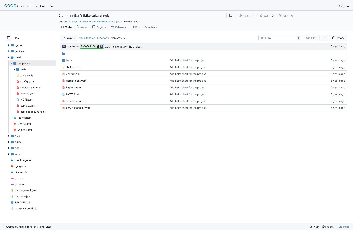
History (340, 37)
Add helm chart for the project (123, 46)
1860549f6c (88, 46)
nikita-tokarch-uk (95, 15)
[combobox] (279, 38)
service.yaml (73, 101)
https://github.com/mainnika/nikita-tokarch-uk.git (93, 21)
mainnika (72, 15)
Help (53, 6)
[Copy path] (124, 38)
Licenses (344, 226)
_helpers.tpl (73, 67)
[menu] (324, 38)
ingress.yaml (73, 87)
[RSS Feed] (230, 15)
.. (67, 53)
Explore (40, 6)
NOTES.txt (72, 94)
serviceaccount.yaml (78, 107)
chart (104, 37)
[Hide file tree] (8, 38)
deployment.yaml (76, 80)
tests (69, 60)
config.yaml (73, 73)
